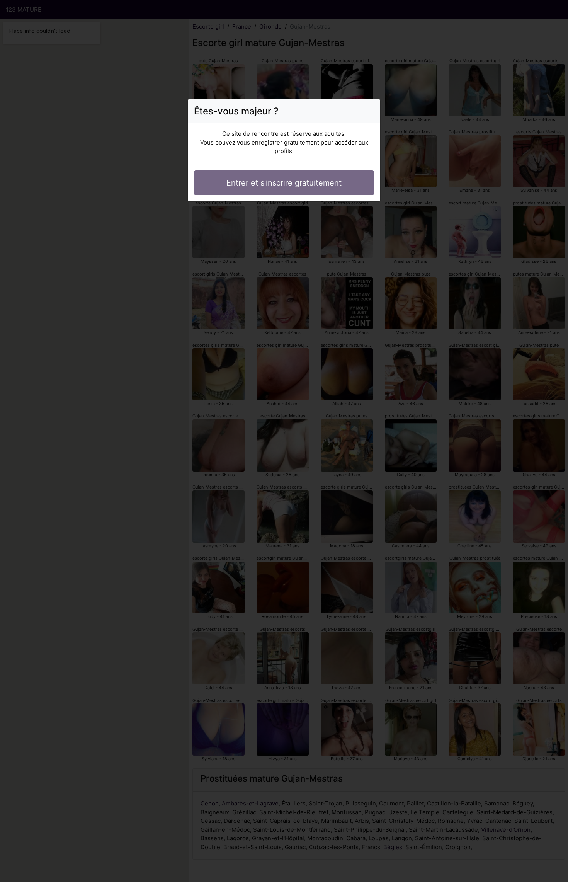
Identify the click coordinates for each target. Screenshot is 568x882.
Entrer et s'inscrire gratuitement (284, 182)
